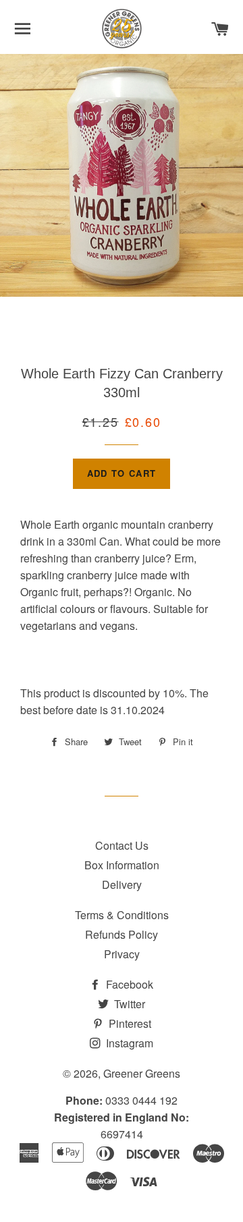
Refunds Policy (121, 934)
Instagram (128, 1043)
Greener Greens (141, 1073)
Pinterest (128, 1023)
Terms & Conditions (122, 915)
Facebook (128, 984)
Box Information (121, 865)
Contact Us (121, 845)
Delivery (122, 884)
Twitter (128, 1004)
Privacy (122, 954)
